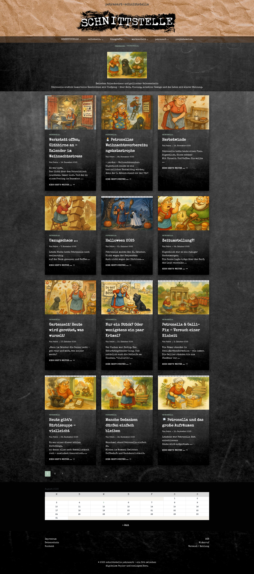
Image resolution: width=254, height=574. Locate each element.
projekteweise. (184, 39)
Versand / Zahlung (198, 546)
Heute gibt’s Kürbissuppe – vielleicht (62, 425)
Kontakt (49, 546)
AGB (207, 539)
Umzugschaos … (63, 241)
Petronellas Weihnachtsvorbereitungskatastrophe (127, 145)
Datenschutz (52, 543)
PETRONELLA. (54, 135)
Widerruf (204, 543)
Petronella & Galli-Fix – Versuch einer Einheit (181, 330)
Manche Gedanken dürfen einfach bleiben (122, 425)
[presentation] (70, 112)
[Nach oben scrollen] (234, 569)
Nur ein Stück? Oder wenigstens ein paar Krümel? (125, 330)
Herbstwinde (174, 140)
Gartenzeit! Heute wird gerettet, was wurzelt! (66, 330)
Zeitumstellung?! (178, 241)
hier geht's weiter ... (62, 185)
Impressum (50, 539)
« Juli (125, 525)
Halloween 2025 (120, 241)
